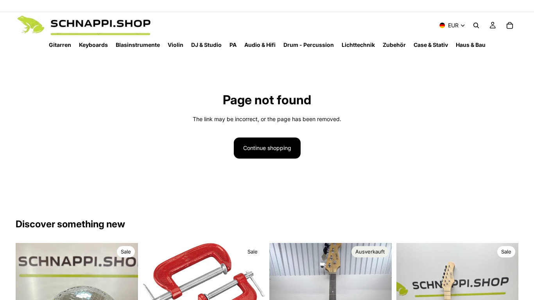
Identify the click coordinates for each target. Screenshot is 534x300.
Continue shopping (267, 148)
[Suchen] (476, 25)
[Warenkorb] (509, 25)
